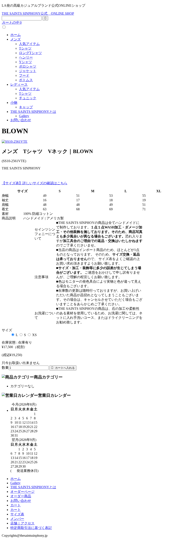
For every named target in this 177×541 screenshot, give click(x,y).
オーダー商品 (20, 496)
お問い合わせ (20, 120)
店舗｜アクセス (22, 523)
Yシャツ (25, 62)
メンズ (15, 39)
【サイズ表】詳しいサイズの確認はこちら (34, 183)
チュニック (27, 98)
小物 (13, 102)
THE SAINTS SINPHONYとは (33, 111)
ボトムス (26, 80)
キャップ (26, 107)
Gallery (24, 116)
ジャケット (27, 71)
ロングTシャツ (30, 53)
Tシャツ (25, 48)
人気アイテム (29, 44)
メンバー (17, 519)
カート (15, 505)
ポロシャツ (27, 66)
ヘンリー (26, 57)
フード (24, 75)
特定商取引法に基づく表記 (31, 528)
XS (34, 335)
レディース (19, 84)
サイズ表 (17, 514)
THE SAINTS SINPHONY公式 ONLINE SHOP (38, 13)
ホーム (15, 35)
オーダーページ (22, 491)
